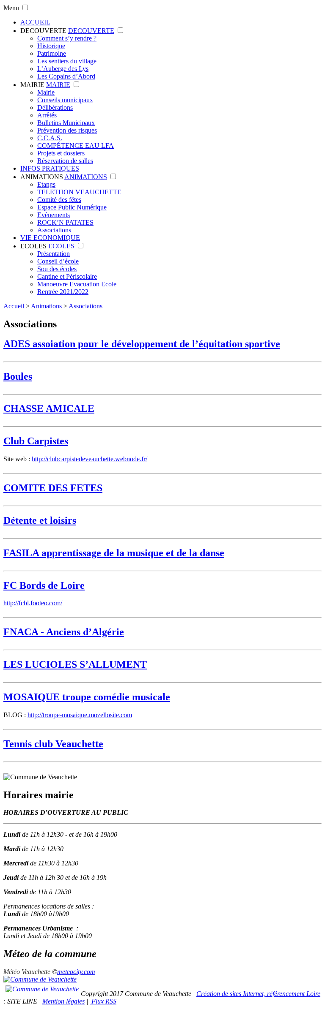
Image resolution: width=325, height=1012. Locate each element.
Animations (46, 306)
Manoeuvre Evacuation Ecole (76, 284)
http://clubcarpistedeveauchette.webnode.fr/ (89, 458)
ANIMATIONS (41, 176)
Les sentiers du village (66, 61)
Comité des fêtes (59, 199)
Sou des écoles (57, 268)
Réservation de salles (65, 160)
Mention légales (63, 1001)
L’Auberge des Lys (62, 68)
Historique (51, 45)
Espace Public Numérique (72, 207)
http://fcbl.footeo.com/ (32, 603)
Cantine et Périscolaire (67, 276)
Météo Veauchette (26, 971)
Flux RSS (103, 1001)
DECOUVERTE (43, 30)
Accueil (13, 306)
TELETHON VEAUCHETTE (79, 192)
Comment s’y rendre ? (66, 38)
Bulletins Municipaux (66, 122)
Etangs (46, 184)
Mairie (46, 92)
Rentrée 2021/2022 (62, 291)
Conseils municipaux (65, 99)
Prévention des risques (67, 130)
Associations (54, 230)
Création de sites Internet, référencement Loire (258, 993)
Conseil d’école (58, 261)
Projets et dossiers (61, 153)
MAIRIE (32, 84)
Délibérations (55, 107)
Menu (11, 7)
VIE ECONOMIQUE (50, 237)
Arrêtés (47, 115)
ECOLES (33, 246)
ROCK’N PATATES (65, 222)
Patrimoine (51, 53)
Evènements (53, 214)
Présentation (53, 253)
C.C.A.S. (49, 137)
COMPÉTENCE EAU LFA (75, 145)
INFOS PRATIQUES (49, 168)
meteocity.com (76, 971)
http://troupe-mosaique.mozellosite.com (80, 714)
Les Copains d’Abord (66, 76)
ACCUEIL (35, 22)
